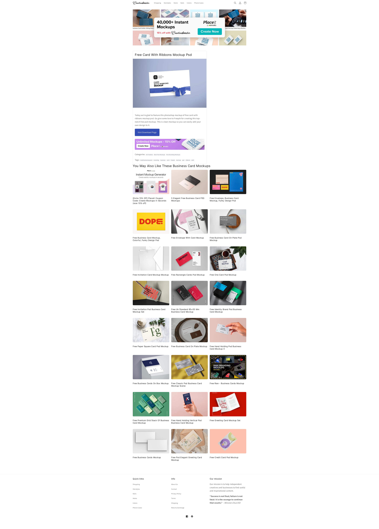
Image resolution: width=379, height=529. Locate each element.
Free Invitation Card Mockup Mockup (151, 275)
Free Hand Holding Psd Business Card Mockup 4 (225, 347)
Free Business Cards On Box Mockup (151, 383)
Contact (174, 489)
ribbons (188, 160)
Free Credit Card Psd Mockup (224, 457)
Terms (173, 498)
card (168, 160)
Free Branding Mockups (173, 154)
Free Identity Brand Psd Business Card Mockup (226, 310)
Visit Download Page (147, 132)
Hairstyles (136, 489)
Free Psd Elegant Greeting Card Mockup (186, 458)
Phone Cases (137, 508)
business (163, 160)
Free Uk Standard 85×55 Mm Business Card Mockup (185, 310)
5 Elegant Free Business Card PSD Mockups (187, 199)
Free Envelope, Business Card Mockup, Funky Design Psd (224, 199)
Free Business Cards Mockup (147, 457)
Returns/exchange (177, 508)
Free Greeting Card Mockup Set (225, 420)
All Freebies (149, 154)
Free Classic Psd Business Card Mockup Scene (186, 384)
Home (135, 498)
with (192, 160)
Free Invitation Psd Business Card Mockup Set (149, 310)
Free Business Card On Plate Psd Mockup (226, 239)
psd (183, 160)
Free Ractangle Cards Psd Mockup (188, 275)
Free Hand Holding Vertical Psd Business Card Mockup (186, 421)
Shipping (174, 503)
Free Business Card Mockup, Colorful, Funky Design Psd (146, 239)
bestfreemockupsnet (146, 160)
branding (156, 160)
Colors (135, 503)
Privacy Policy (176, 494)
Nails (134, 494)
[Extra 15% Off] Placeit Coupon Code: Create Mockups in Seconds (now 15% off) (149, 200)
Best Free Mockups (159, 154)
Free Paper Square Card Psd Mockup (150, 346)
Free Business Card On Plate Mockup (189, 346)
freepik (173, 160)
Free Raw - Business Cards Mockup (227, 383)
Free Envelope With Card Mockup (187, 238)
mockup (178, 160)
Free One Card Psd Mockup (223, 275)
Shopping (136, 484)
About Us (174, 484)
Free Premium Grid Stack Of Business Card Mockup (151, 421)
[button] (235, 2)
